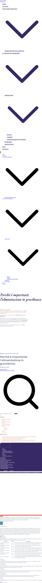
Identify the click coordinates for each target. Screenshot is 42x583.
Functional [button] (2, 559)
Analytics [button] (1, 568)
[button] (22, 48)
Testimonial (4, 432)
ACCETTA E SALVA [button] (3, 582)
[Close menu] (0, 152)
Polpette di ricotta (3, 369)
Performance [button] (2, 563)
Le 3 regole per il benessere (7, 198)
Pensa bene (8, 142)
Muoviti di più (9, 144)
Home (4, 4)
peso (21, 312)
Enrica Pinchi (3, 310)
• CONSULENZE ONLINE (4, 468)
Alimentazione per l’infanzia (16, 139)
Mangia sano (7, 239)
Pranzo (5, 429)
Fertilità (22, 310)
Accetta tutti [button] (10, 521)
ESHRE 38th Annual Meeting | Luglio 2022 (7, 370)
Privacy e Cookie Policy (7, 456)
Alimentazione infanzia (6, 419)
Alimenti (10, 137)
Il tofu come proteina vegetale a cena (9, 441)
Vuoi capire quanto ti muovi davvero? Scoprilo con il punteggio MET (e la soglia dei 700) (18, 440)
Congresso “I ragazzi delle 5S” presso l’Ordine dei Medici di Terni (14, 437)
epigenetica (8, 312)
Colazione (6, 428)
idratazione (17, 312)
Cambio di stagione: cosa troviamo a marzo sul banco (12, 439)
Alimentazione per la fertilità (14, 51)
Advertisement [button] (3, 573)
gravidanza (13, 312)
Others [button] (1, 577)
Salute (3, 431)
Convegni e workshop (6, 421)
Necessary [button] (2, 535)
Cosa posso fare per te (7, 157)
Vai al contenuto (3, 0)
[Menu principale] (0, 151)
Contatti (5, 149)
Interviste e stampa (6, 425)
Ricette (9, 135)
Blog (4, 147)
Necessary (3, 536)
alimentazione (2, 312)
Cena (5, 427)
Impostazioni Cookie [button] (4, 521)
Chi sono (5, 6)
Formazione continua (6, 424)
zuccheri (24, 312)
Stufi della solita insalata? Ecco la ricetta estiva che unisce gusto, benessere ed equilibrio (19, 436)
